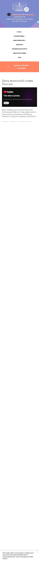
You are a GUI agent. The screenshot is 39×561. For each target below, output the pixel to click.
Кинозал (19, 44)
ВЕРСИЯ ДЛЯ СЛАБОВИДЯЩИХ (24, 15)
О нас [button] (19, 32)
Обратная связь (19, 53)
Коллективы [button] (19, 36)
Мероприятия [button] (19, 40)
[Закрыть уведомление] (37, 552)
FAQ (19, 57)
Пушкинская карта (19, 49)
